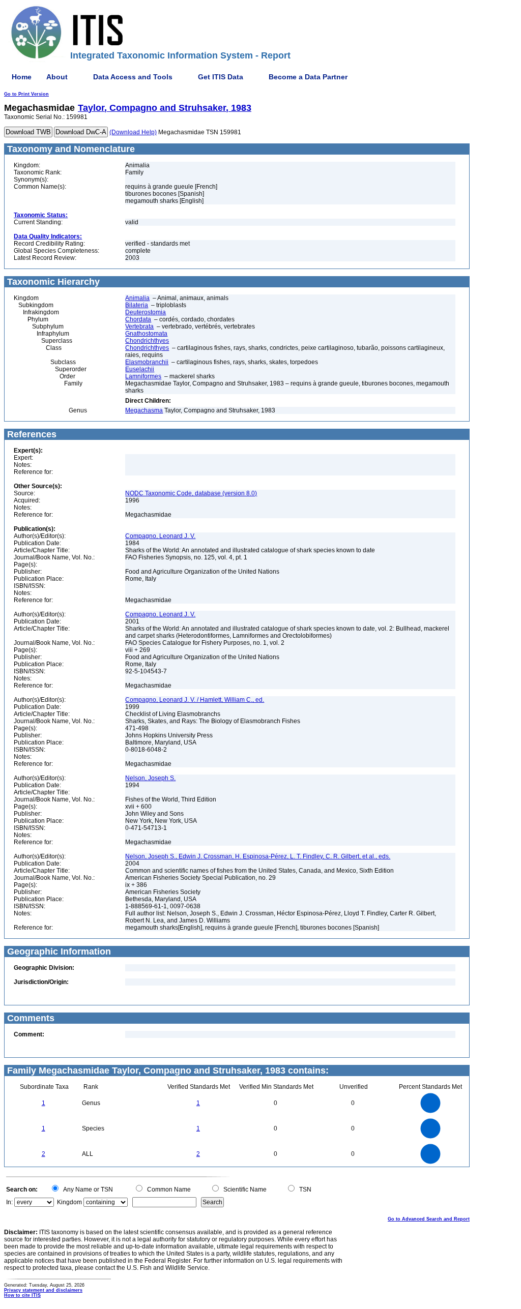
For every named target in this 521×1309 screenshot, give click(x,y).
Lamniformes (143, 376)
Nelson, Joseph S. (150, 778)
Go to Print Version (26, 94)
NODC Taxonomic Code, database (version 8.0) (191, 493)
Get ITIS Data (220, 77)
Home (22, 77)
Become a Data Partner (308, 77)
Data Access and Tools (132, 77)
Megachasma (144, 410)
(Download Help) (133, 132)
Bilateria (136, 305)
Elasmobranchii (146, 362)
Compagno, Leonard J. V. (160, 536)
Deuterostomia (145, 312)
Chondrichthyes (147, 340)
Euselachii (139, 369)
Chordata (138, 319)
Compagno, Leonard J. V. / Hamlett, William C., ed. (194, 699)
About (57, 77)
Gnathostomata (146, 333)
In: (9, 1202)
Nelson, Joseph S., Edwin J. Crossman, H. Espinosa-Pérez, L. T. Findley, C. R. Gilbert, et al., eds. (257, 856)
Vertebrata (139, 326)
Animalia (137, 298)
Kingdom (69, 1202)
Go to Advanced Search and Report (429, 1219)
